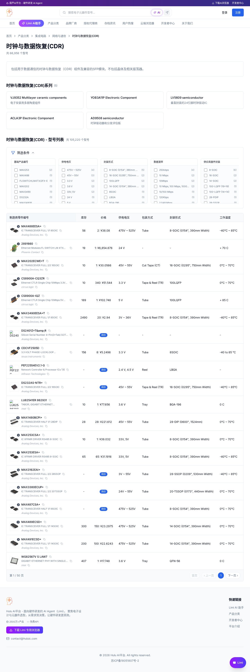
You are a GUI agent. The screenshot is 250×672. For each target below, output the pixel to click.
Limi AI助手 (33, 23)
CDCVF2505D (30, 348)
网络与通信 (59, 36)
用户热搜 (127, 23)
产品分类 (53, 23)
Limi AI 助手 (236, 607)
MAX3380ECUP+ (32, 487)
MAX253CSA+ (30, 435)
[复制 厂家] (46, 235)
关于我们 (187, 23)
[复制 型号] (44, 226)
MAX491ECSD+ (31, 539)
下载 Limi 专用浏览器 (27, 630)
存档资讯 (109, 23)
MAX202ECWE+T (32, 261)
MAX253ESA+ (30, 452)
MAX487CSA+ (30, 504)
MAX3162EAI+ (30, 469)
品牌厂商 (71, 23)
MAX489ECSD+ (31, 521)
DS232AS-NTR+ (32, 382)
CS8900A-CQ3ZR (33, 278)
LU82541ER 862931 (34, 400)
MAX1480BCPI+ (31, 417)
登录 (224, 12)
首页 (12, 23)
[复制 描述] (60, 231)
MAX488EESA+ (31, 226)
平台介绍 (234, 626)
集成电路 (40, 36)
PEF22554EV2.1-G (33, 365)
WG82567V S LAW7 (34, 556)
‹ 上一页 (209, 575)
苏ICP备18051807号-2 (125, 660)
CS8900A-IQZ (30, 295)
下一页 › (233, 575)
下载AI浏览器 (222, 3)
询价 (103, 335)
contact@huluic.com (24, 638)
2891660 (27, 243)
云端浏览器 (147, 23)
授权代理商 (90, 23)
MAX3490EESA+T (33, 313)
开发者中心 (238, 3)
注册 (238, 12)
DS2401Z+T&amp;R (33, 330)
